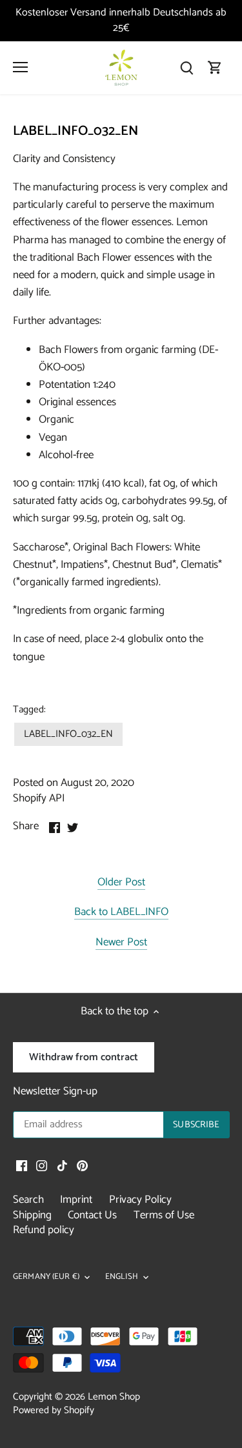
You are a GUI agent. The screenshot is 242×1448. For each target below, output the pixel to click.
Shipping (32, 1215)
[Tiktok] (62, 1165)
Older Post (121, 883)
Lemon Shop (114, 1397)
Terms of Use (164, 1215)
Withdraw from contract (83, 1057)
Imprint (76, 1200)
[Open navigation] (20, 67)
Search (28, 1200)
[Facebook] (21, 1165)
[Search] (186, 67)
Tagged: (29, 710)
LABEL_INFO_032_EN (68, 734)
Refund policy (43, 1230)
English (121, 1277)
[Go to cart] (215, 67)
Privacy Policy (140, 1200)
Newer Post (121, 943)
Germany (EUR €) (46, 1277)
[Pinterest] (82, 1165)
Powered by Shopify (53, 1410)
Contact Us (92, 1215)
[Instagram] (41, 1165)
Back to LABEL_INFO (121, 913)
